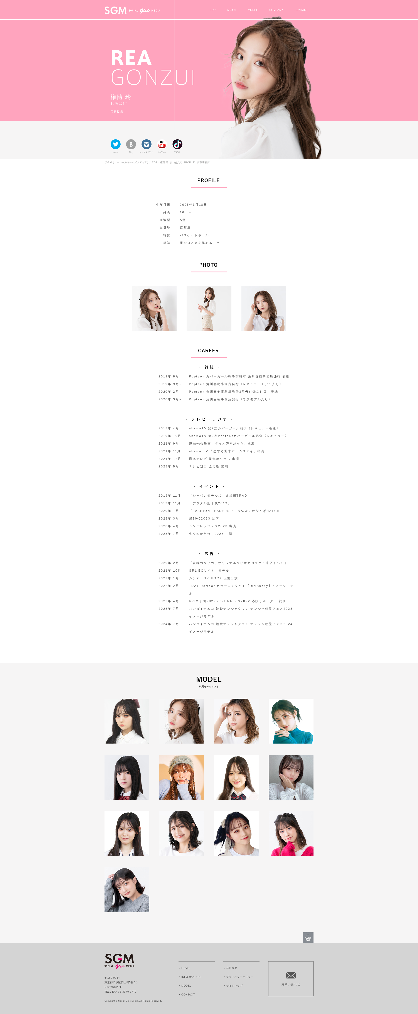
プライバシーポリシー (240, 976)
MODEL (253, 10)
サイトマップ (234, 985)
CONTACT (301, 10)
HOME (185, 968)
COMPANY (276, 10)
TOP (213, 10)
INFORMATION (191, 976)
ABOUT (232, 10)
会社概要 (231, 968)
